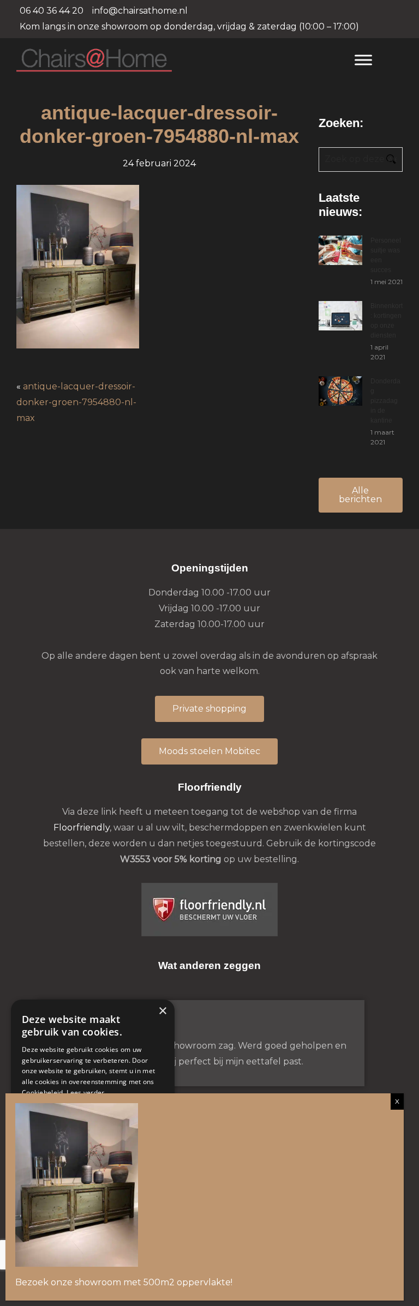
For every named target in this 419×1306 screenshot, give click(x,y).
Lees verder (85, 1092)
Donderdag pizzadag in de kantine (385, 400)
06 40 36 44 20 (51, 10)
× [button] (162, 1011)
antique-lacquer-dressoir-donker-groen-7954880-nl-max (76, 402)
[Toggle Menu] (363, 60)
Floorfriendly (81, 827)
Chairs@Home (175, 61)
